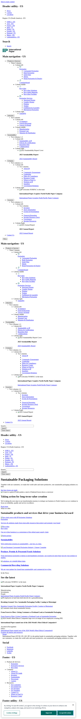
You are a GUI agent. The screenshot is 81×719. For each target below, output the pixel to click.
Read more (4, 506)
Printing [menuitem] (26, 104)
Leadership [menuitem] (27, 174)
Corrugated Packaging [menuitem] (31, 71)
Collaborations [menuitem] (24, 146)
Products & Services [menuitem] (14, 61)
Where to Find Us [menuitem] (30, 180)
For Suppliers (15, 690)
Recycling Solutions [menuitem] (30, 90)
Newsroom (14, 679)
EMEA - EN (11, 22)
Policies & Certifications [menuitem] (27, 143)
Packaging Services (17, 666)
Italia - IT (10, 27)
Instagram (10, 649)
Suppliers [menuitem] (27, 184)
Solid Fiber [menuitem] (27, 75)
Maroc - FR (11, 35)
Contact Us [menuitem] (10, 235)
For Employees (16, 687)
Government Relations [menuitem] (31, 186)
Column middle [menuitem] (20, 84)
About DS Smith (16, 673)
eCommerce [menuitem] (23, 121)
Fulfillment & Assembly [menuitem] (32, 108)
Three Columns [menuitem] (16, 63)
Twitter (9, 653)
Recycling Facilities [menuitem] (30, 94)
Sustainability (15, 677)
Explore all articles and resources (12, 632)
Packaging (14, 664)
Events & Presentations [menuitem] (31, 212)
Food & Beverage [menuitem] (25, 123)
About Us (14, 671)
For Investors (15, 688)
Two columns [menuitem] (15, 118)
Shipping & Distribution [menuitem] (27, 133)
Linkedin (10, 651)
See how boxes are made (9, 490)
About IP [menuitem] (27, 169)
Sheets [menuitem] (26, 77)
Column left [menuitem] (19, 65)
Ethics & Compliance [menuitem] (31, 176)
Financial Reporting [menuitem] (30, 215)
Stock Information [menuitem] (30, 210)
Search (9, 46)
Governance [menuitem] (28, 219)
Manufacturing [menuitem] (24, 129)
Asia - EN (10, 24)
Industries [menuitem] (11, 115)
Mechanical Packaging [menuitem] (31, 110)
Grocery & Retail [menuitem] (25, 125)
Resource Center (16, 696)
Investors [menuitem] (10, 200)
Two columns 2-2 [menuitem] (17, 163)
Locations (10, 14)
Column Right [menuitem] (20, 223)
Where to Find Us (17, 694)
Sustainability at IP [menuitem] (25, 141)
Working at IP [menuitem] (28, 182)
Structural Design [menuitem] (29, 100)
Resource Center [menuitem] (29, 178)
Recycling (14, 667)
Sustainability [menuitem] (12, 135)
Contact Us (14, 692)
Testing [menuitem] (26, 106)
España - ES (11, 31)
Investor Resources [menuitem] (30, 221)
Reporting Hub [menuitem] (24, 145)
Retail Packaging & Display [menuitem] (33, 78)
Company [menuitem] (10, 161)
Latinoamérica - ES (13, 37)
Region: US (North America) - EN (14, 18)
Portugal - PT (11, 33)
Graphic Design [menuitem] (29, 102)
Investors (14, 675)
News (9, 11)
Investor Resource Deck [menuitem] (32, 217)
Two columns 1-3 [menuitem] (17, 137)
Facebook (10, 647)
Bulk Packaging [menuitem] (29, 73)
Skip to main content (8, 2)
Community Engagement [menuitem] (32, 172)
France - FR (11, 25)
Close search (6, 430)
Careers (9, 13)
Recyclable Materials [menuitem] (31, 92)
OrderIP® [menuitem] (22, 113)
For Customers (16, 685)
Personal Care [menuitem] (24, 131)
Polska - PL (11, 29)
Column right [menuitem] (19, 112)
